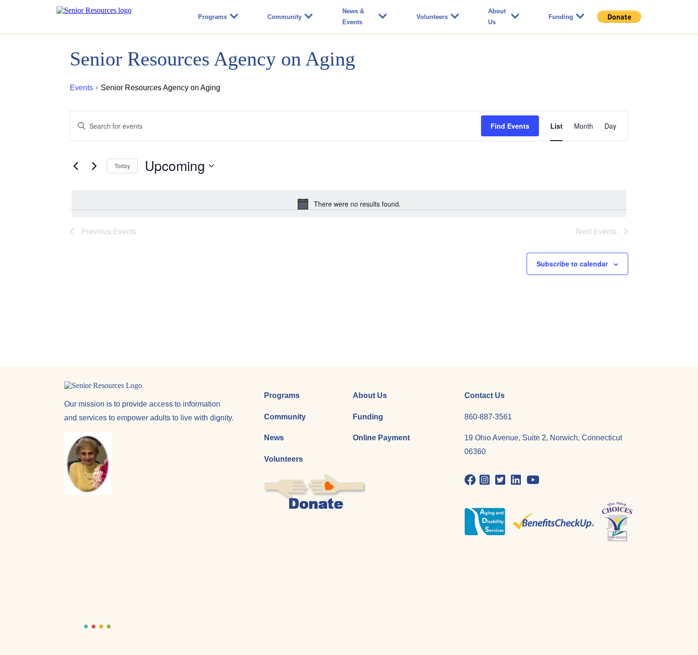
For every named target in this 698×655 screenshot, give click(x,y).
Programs (212, 16)
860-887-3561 (488, 417)
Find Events (509, 126)
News (274, 438)
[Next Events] (94, 165)
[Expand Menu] (234, 17)
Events (81, 88)
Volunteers (432, 16)
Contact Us (484, 395)
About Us (497, 17)
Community (284, 16)
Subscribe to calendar (572, 263)
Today (122, 165)
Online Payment (381, 438)
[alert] (349, 203)
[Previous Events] (75, 165)
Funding (560, 16)
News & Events (353, 17)
